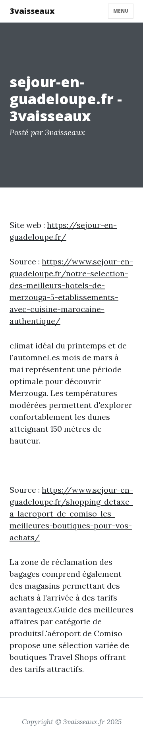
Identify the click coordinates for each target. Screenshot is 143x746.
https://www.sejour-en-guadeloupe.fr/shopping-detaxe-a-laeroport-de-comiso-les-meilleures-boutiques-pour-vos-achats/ (71, 513)
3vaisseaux (32, 11)
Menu (120, 11)
